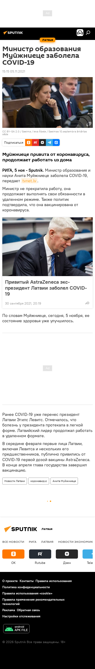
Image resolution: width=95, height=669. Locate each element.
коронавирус (38, 481)
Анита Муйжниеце (64, 481)
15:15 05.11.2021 (13, 71)
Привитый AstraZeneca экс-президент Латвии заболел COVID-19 (46, 288)
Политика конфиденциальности (26, 587)
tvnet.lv (29, 180)
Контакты (27, 581)
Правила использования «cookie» (27, 593)
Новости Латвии (14, 481)
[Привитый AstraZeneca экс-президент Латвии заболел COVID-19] (47, 246)
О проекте (10, 581)
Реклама (8, 610)
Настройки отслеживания (21, 616)
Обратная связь (28, 610)
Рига (32, 542)
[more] (87, 303)
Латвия (47, 542)
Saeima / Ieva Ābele (34, 131)
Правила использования (54, 581)
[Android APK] (16, 629)
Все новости (13, 542)
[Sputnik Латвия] (13, 34)
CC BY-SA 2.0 (10, 131)
